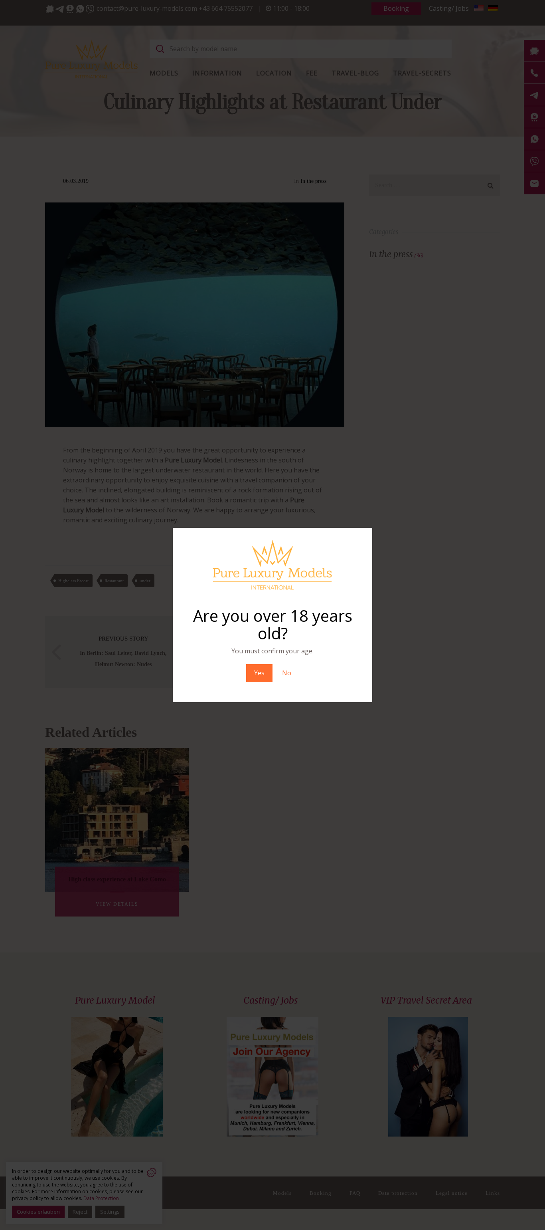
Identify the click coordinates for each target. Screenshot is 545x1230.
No (286, 673)
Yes (259, 673)
